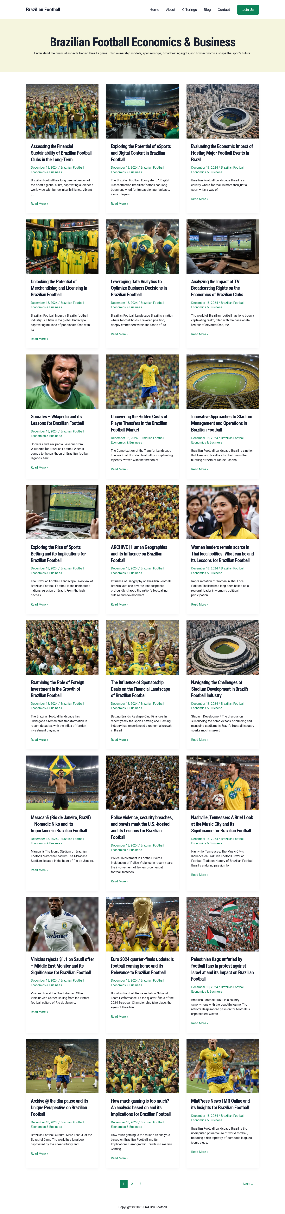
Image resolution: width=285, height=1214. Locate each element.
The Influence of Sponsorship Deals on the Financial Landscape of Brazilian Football (140, 688)
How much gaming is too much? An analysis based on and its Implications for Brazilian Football (141, 1107)
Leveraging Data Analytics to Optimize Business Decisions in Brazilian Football (139, 288)
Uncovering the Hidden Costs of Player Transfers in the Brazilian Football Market (139, 423)
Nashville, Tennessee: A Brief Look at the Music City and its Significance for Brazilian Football (222, 824)
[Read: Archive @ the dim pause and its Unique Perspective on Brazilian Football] (62, 1066)
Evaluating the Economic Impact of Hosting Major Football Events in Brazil (222, 152)
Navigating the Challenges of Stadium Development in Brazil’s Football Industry (219, 688)
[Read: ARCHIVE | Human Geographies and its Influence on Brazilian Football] (142, 512)
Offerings (189, 10)
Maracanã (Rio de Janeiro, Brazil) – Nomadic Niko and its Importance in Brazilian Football (61, 824)
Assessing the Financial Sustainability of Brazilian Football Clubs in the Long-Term (61, 152)
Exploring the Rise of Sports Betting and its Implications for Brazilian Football (58, 553)
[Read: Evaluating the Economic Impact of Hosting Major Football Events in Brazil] (223, 111)
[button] (248, 10)
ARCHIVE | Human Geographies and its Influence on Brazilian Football (139, 553)
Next (248, 1184)
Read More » (39, 204)
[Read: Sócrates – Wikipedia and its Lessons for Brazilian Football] (62, 381)
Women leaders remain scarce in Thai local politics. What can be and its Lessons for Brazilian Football (222, 553)
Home (154, 10)
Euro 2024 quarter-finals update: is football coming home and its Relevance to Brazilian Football (142, 965)
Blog (207, 10)
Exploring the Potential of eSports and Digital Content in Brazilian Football (141, 152)
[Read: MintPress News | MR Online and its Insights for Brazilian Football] (223, 1066)
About (170, 10)
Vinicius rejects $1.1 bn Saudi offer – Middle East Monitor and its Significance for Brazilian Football (62, 965)
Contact (224, 10)
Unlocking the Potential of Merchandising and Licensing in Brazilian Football (59, 288)
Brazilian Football (43, 9)
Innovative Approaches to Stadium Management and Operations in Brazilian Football (221, 423)
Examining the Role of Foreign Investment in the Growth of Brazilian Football (57, 688)
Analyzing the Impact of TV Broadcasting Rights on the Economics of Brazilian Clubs (217, 288)
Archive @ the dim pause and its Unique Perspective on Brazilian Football (59, 1107)
